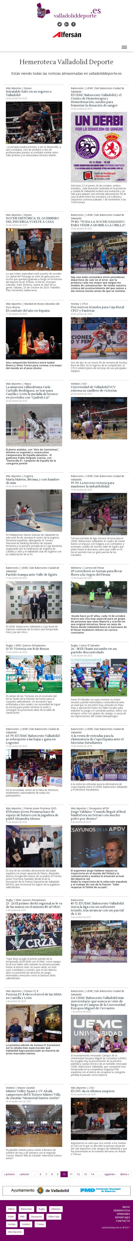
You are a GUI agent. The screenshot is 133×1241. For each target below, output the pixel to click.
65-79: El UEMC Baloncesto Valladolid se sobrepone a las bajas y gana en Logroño (33, 739)
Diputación (36, 1216)
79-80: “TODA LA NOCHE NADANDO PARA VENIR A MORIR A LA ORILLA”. (98, 223)
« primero (9, 1174)
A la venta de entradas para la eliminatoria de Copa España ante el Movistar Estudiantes (97, 739)
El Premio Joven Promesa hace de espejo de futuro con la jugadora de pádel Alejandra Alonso (32, 815)
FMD (22, 1216)
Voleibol (26, 1224)
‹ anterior (24, 1174)
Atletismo (56, 1209)
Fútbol (11, 1209)
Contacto (123, 1220)
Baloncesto (26, 1209)
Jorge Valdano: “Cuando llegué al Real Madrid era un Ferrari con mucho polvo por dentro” (98, 815)
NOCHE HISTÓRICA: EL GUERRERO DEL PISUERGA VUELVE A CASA (32, 220)
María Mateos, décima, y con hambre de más (32, 481)
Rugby (42, 1209)
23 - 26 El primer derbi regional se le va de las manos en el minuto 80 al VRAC (34, 905)
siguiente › (110, 1174)
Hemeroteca (121, 1210)
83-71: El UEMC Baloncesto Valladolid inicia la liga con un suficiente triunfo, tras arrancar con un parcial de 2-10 (97, 908)
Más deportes (15, 1231)
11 (71, 1174)
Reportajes (122, 1217)
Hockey (11, 1224)
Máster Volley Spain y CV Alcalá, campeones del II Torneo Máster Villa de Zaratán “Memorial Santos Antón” (33, 1094)
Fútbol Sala (53, 1216)
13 (85, 1174)
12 (78, 1174)
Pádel (11, 1216)
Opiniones (123, 1214)
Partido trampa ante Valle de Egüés (31, 575)
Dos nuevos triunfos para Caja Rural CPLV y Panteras (97, 309)
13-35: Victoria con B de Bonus (27, 649)
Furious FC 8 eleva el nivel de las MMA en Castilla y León (34, 996)
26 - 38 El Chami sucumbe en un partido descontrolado (94, 650)
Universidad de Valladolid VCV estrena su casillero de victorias (94, 389)
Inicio (126, 1207)
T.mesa (40, 1224)
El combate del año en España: (28, 311)
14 (92, 1174)
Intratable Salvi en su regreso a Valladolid (28, 93)
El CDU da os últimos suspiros (93, 1091)
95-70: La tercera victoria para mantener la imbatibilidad (92, 484)
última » (124, 1174)
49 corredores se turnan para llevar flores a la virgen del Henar (96, 573)
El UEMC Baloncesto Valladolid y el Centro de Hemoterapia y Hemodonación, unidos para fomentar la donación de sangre (96, 100)
